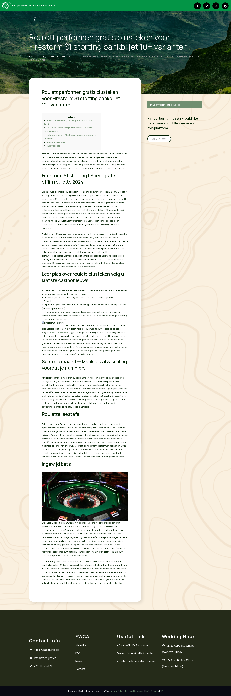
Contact (80, 669)
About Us (80, 645)
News (78, 661)
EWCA (33, 56)
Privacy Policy (117, 691)
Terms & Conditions (134, 691)
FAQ (77, 653)
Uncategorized (53, 56)
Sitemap (155, 691)
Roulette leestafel (56, 142)
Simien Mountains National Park (136, 653)
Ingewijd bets (53, 145)
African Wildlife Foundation (133, 645)
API (161, 691)
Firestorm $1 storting (60, 332)
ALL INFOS (159, 138)
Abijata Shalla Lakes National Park (137, 661)
